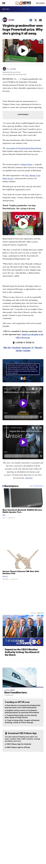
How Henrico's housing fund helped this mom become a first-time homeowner (22, 706)
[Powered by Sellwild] (40, 613)
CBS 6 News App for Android (18, 744)
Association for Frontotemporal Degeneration (23, 148)
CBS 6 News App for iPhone (18, 747)
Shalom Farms (26, 164)
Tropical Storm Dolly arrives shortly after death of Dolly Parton (21, 716)
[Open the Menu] (4, 3)
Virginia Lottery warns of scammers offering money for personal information (22, 711)
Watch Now (40, 3)
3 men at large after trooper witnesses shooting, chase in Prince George (22, 721)
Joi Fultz (13, 69)
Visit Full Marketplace (36, 486)
